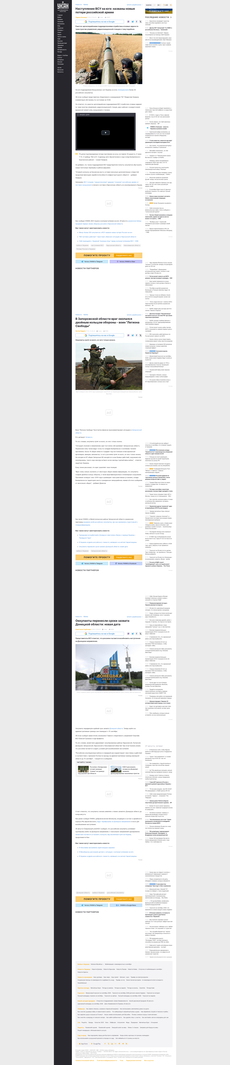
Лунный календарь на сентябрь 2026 (129, 1037)
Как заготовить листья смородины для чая (155, 1059)
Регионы (60, 30)
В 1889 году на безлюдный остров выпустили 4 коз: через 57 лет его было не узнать (158, 538)
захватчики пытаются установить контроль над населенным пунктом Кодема (103, 855)
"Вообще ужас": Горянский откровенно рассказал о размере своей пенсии (157, 223)
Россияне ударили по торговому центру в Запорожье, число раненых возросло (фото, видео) (157, 477)
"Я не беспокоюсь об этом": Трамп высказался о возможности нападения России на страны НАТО (158, 821)
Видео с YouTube (63, 55)
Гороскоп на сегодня (153, 1035)
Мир (59, 26)
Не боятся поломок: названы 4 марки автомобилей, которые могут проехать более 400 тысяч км (156, 814)
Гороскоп (81, 1035)
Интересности (62, 49)
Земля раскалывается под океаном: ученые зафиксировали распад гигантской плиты (158, 958)
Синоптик (142, 1030)
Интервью (61, 59)
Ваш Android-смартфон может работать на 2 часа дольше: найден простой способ (158, 921)
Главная (60, 15)
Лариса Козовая (81, 17)
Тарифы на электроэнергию (139, 1019)
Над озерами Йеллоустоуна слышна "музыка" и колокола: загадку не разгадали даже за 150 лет (158, 264)
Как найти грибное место (114, 1059)
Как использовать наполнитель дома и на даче (134, 1050)
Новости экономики (85, 1019)
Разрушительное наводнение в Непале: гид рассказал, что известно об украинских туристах (157, 952)
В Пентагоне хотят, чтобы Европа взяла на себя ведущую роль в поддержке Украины (158, 751)
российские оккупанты (115, 934)
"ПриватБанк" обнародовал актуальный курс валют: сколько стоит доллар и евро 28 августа (157, 271)
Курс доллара (98, 1019)
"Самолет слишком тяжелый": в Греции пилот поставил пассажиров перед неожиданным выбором (158, 518)
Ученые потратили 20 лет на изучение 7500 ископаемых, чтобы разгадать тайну (156, 643)
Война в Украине (83, 1006)
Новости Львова (121, 1011)
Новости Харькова (109, 1011)
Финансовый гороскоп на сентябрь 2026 (98, 1035)
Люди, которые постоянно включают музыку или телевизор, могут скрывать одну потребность (158, 615)
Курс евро (107, 1019)
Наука (59, 34)
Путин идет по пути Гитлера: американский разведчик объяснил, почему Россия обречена (156, 684)
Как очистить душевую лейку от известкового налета (94, 1053)
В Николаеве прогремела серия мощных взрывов (97, 889)
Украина (60, 19)
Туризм (60, 47)
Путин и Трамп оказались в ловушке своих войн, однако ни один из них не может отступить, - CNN (158, 216)
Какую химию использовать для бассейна (117, 1056)
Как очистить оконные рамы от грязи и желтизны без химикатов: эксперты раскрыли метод (158, 501)
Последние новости (157, 17)
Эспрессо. (89, 437)
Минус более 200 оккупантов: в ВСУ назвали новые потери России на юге (105, 232)
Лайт (59, 39)
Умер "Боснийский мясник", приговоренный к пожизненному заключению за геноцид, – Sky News (156, 895)
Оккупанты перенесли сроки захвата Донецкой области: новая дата (103, 567)
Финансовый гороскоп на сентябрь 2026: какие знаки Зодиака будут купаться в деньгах (158, 357)
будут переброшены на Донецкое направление (113, 842)
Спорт (59, 32)
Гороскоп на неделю (149, 1037)
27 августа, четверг (154, 746)
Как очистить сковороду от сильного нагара (91, 1059)
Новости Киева (132, 1011)
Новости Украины (84, 1011)
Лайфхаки (81, 1051)
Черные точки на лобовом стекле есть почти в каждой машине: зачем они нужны (157, 296)
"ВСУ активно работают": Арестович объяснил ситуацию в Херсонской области (107, 237)
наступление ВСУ (97, 245)
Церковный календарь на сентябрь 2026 (90, 1045)
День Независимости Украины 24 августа (117, 1045)
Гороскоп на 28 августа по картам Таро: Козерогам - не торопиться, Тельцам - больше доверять (158, 552)
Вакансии (60, 69)
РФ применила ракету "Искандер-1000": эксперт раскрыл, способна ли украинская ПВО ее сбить (157, 940)
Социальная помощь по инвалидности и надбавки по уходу (96, 1022)
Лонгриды (61, 64)
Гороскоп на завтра (110, 1037)
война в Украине (82, 245)
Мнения (60, 62)
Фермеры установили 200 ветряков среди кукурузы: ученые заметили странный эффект (158, 346)
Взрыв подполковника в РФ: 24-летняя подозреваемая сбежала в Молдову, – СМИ (158, 230)
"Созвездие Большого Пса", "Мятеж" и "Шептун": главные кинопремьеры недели (157, 470)
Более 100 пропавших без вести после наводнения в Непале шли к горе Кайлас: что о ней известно (157, 840)
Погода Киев (150, 1030)
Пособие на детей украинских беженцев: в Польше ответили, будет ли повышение (157, 289)
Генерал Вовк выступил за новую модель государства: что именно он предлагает (157, 484)
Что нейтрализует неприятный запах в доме (125, 1053)
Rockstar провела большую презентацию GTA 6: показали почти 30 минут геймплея (157, 631)
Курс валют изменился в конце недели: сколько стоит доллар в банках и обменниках (158, 283)
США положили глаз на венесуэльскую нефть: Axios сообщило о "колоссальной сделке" (157, 209)
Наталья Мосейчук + (97, 1006)
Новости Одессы (83, 1014)
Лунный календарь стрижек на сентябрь (90, 1037)
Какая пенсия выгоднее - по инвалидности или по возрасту (144, 1022)
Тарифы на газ (120, 1022)
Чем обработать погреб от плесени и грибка (154, 1053)
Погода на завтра (107, 1030)
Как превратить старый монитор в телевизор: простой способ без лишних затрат (158, 765)
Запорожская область (99, 572)
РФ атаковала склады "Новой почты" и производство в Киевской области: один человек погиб (158, 451)
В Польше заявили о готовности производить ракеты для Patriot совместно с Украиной (157, 914)
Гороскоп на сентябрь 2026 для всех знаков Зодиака (128, 1035)
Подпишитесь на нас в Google (101, 22)
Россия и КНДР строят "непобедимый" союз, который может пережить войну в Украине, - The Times (157, 564)
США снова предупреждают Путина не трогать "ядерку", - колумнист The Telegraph (158, 795)
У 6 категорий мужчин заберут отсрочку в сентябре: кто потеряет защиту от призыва (158, 445)
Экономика (61, 23)
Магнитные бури (96, 1030)
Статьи (60, 57)
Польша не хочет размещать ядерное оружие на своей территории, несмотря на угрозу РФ (157, 458)
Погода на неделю (120, 1030)
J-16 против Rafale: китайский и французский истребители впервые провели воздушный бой (157, 902)
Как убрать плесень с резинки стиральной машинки (102, 1050)
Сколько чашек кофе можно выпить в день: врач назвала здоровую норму (158, 44)
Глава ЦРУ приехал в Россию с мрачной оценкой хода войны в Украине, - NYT (158, 783)
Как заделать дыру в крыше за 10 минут (90, 1056)
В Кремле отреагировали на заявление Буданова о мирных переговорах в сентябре (158, 972)
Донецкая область (83, 934)
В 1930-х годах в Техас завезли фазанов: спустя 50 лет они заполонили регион (157, 116)
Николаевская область (132, 245)
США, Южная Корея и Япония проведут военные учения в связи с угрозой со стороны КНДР (156, 598)
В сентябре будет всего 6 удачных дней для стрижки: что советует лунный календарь (158, 191)
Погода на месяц (132, 1030)
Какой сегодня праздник (86, 1043)
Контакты (60, 72)
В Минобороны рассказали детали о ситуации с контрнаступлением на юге (106, 894)
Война (59, 17)
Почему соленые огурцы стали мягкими (144, 1056)
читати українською (134, 5)
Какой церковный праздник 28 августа (141, 1043)
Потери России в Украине (86, 249)
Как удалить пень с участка (131, 1059)
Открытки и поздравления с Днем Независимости (112, 1043)
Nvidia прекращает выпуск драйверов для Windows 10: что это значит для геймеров (158, 993)
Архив (59, 67)
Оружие (60, 41)
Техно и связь (62, 36)
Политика (60, 21)
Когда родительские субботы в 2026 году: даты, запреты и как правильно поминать (158, 545)
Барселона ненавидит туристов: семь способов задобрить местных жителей (157, 22)
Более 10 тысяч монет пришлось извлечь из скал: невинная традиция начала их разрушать (158, 807)
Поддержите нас (159, 11)
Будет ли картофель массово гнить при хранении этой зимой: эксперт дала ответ (158, 708)
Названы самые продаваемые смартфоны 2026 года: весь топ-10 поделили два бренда (156, 162)
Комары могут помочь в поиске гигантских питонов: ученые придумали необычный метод (157, 777)
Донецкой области (116, 749)
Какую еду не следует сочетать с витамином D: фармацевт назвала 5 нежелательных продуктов (157, 874)
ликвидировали (123, 90)
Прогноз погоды (83, 1030)
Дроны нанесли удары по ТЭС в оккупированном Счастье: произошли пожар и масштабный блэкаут (157, 364)
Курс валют (114, 1019)
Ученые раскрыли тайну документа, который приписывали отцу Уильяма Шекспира (158, 650)
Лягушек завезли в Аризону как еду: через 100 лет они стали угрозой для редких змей (158, 184)
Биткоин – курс (124, 1019)
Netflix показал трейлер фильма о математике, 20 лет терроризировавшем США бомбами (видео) (158, 322)
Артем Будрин (80, 331)
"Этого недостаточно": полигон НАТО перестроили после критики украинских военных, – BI (158, 303)
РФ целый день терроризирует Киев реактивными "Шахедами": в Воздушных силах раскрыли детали (157, 833)
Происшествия (62, 43)
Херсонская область (113, 245)
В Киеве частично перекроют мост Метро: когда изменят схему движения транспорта (158, 979)
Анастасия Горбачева (83, 650)
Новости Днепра (97, 1011)
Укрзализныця (82, 1025)
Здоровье (61, 45)
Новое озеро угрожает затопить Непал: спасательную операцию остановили (157, 198)
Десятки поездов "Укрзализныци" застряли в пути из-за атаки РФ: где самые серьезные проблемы (158, 315)
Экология (60, 28)
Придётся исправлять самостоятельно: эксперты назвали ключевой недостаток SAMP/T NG (156, 691)
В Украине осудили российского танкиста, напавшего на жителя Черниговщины (108, 563)
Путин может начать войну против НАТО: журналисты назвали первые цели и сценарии (158, 329)
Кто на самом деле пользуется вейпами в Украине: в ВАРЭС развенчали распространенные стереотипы (158, 965)
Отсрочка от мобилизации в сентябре (150, 1011)
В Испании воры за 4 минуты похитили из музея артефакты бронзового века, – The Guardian (158, 986)
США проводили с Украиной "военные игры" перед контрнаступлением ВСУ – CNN (108, 241)
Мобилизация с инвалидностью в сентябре (118, 1006)
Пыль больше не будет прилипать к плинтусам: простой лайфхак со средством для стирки (158, 109)
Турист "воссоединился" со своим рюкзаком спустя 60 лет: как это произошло (158, 758)
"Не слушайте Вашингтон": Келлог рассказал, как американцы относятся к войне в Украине (157, 933)
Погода (60, 52)
